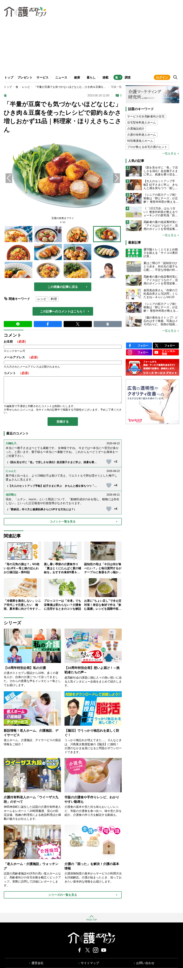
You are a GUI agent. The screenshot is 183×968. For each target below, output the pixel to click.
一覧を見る (169, 153)
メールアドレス (22, 357)
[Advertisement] (91, 46)
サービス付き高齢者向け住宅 (145, 116)
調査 (128, 77)
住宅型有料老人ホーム (141, 122)
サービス (42, 77)
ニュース (61, 77)
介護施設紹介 (135, 128)
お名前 (16, 341)
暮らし (91, 77)
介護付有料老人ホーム (141, 134)
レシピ (26, 86)
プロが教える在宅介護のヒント (147, 146)
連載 (105, 77)
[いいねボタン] (109, 461)
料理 (54, 299)
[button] (116, 178)
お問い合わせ (145, 963)
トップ (8, 77)
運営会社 (37, 963)
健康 (77, 77)
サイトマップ (90, 963)
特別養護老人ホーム (140, 140)
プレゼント (25, 77)
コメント (17, 373)
